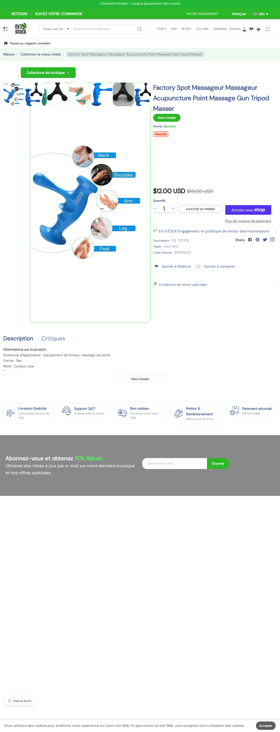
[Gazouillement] (265, 239)
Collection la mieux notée (40, 54)
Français (239, 14)
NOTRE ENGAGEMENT (202, 14)
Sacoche (160, 134)
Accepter (265, 726)
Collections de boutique (45, 72)
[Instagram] (272, 239)
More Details (167, 118)
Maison (9, 54)
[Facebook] (250, 239)
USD (261, 14)
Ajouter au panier (200, 209)
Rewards (235, 29)
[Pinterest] (257, 239)
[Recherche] (140, 29)
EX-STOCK (180, 240)
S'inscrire (218, 464)
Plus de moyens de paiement (248, 221)
